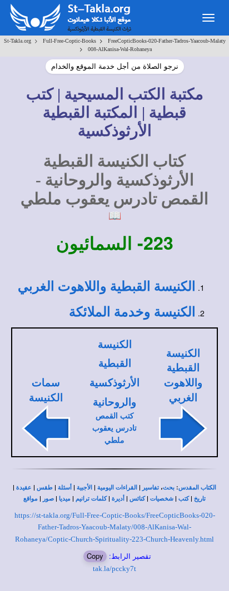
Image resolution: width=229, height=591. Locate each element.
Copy (95, 555)
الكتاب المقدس (197, 487)
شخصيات (161, 499)
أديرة (118, 499)
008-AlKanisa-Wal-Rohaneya (120, 49)
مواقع (30, 499)
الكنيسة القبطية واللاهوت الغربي (107, 286)
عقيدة (24, 487)
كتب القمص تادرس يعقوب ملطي (114, 428)
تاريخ (200, 499)
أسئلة (65, 487)
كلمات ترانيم (91, 499)
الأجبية (84, 487)
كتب (183, 499)
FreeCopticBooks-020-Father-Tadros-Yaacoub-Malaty (167, 41)
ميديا (65, 499)
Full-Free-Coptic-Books (69, 41)
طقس (45, 487)
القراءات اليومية (117, 487)
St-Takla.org (17, 41)
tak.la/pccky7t (114, 568)
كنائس (137, 499)
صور (48, 499)
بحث (169, 487)
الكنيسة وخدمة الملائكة (132, 312)
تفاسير (150, 487)
